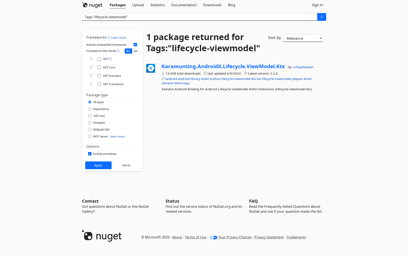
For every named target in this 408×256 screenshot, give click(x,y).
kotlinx (215, 79)
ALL (128, 51)
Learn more (118, 37)
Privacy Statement (269, 237)
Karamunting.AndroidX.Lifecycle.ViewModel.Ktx (223, 66)
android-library (189, 79)
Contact (90, 201)
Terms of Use (195, 237)
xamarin (167, 83)
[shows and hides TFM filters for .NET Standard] (91, 76)
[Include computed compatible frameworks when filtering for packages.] (135, 44)
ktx (259, 79)
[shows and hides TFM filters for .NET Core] (91, 67)
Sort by (274, 37)
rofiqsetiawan (303, 67)
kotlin (205, 79)
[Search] (321, 17)
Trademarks (296, 237)
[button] (109, 37)
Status (172, 201)
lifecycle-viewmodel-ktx (238, 79)
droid (307, 79)
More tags (182, 83)
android (171, 79)
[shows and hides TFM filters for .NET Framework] (91, 84)
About (177, 237)
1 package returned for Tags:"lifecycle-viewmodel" (203, 42)
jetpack (297, 79)
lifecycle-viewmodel (276, 79)
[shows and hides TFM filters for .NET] (91, 59)
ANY (136, 51)
